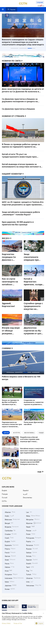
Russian (32, 548)
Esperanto (12, 545)
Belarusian (12, 519)
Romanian (32, 545)
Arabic (9, 516)
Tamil (30, 567)
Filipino (10, 548)
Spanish (31, 559)
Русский (4, 497)
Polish (30, 534)
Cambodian (10, 530)
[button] (10, 372)
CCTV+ (4, 501)
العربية (25, 494)
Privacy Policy (6, 623)
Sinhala (31, 556)
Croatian (11, 534)
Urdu (29, 581)
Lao (29, 512)
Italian (9, 581)
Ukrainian (33, 578)
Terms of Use (18, 623)
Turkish (31, 574)
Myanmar (33, 523)
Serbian (31, 552)
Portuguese (33, 538)
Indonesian (14, 578)
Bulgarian (12, 527)
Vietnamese (33, 585)
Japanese (10, 585)
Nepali (30, 527)
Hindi (8, 570)
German (10, 556)
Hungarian (11, 574)
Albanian (10, 512)
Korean (10, 589)
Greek (10, 559)
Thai (29, 570)
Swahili (32, 563)
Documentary (27, 497)
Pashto (30, 541)
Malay (33, 516)
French (10, 552)
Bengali (9, 523)
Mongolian (32, 519)
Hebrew (9, 567)
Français (5, 494)
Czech (9, 538)
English (4, 490)
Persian (31, 530)
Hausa (9, 563)
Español (25, 490)
